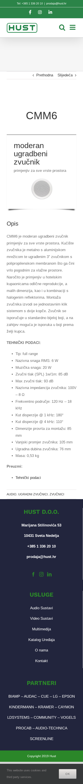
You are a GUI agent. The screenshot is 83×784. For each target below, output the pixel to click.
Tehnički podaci (28, 478)
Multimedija (41, 629)
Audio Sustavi (41, 608)
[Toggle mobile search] (62, 27)
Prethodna (44, 75)
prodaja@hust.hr (56, 3)
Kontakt (41, 661)
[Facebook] (33, 574)
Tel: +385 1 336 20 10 (30, 3)
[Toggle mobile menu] (73, 27)
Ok (67, 774)
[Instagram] (41, 574)
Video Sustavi (41, 618)
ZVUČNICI (57, 494)
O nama (41, 650)
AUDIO (11, 494)
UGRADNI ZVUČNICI (33, 494)
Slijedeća (65, 75)
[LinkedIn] (49, 574)
